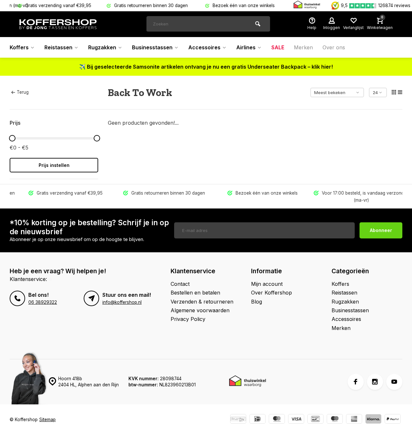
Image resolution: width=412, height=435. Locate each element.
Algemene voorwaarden (200, 310)
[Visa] (296, 419)
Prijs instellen (54, 165)
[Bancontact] (315, 419)
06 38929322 (42, 302)
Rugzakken (102, 47)
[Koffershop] (58, 24)
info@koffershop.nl (122, 302)
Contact (180, 284)
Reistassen (58, 47)
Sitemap (47, 419)
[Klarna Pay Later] (373, 419)
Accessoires (204, 47)
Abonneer (381, 230)
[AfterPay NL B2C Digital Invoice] (238, 419)
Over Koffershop (271, 292)
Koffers (19, 47)
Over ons (334, 47)
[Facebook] (356, 382)
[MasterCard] (277, 419)
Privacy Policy (188, 319)
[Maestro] (335, 419)
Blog (256, 301)
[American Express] (354, 419)
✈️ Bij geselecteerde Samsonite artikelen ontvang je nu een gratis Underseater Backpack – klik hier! (206, 66)
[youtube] (394, 382)
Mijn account (267, 284)
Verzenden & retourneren (202, 301)
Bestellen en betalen (195, 292)
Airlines (246, 47)
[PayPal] (393, 419)
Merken (303, 47)
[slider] (12, 138)
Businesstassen (152, 47)
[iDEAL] (257, 419)
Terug (23, 92)
